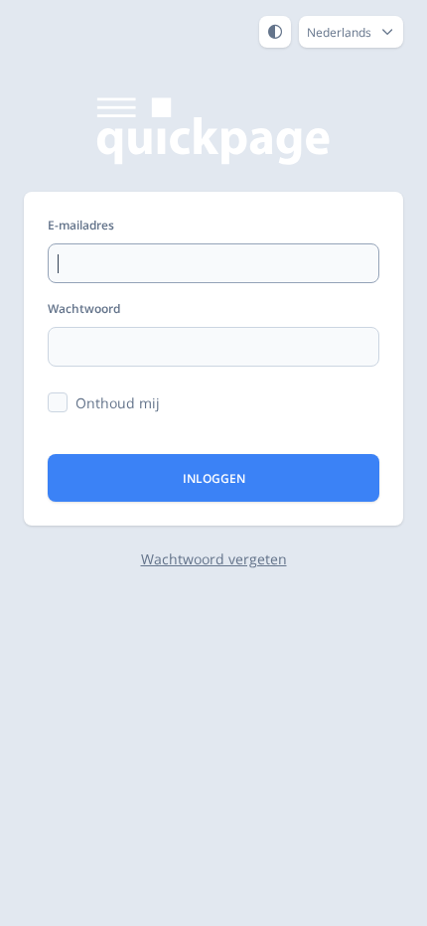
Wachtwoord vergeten (214, 558)
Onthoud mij (117, 402)
